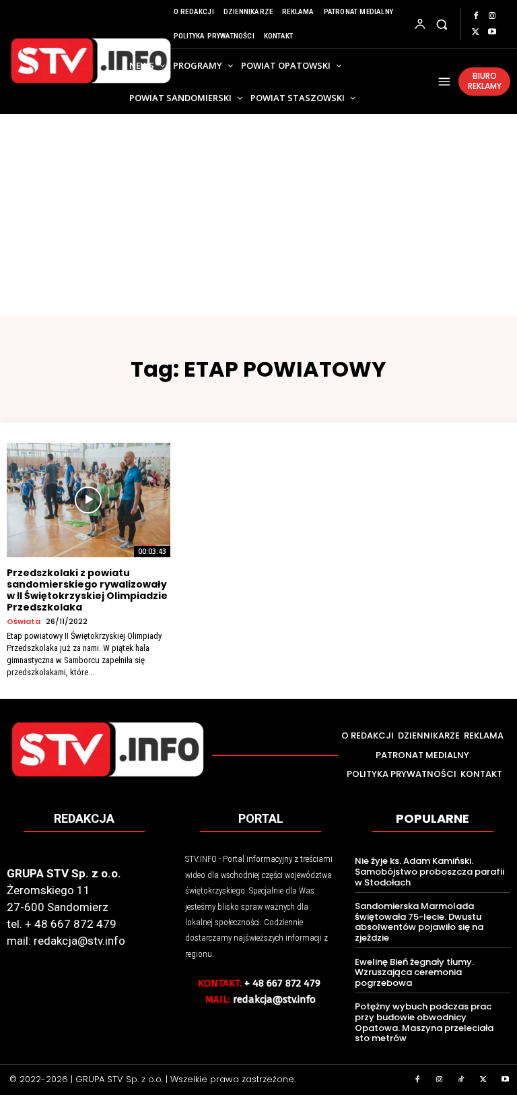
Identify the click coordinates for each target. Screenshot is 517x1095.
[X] (476, 32)
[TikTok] (461, 1080)
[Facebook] (476, 16)
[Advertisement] (258, 215)
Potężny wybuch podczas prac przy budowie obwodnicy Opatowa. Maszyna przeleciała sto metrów (424, 1022)
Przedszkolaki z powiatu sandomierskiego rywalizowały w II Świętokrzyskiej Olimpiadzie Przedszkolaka (87, 589)
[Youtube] (492, 32)
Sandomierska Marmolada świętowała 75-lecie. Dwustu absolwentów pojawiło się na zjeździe (419, 922)
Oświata (23, 621)
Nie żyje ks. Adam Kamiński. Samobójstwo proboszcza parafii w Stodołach (429, 871)
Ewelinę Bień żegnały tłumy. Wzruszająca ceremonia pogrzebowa (414, 972)
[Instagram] (492, 16)
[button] (441, 23)
